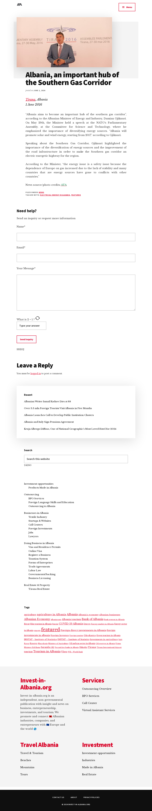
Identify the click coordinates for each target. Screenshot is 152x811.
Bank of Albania (92, 619)
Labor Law (34, 570)
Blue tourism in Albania (41, 624)
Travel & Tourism (31, 753)
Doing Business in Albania (39, 543)
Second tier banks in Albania (67, 647)
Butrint (55, 624)
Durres (87, 624)
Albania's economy (88, 614)
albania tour (56, 619)
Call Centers (35, 524)
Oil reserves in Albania (105, 644)
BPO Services (36, 498)
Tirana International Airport (109, 647)
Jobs (30, 532)
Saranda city (47, 647)
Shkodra (83, 647)
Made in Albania (92, 767)
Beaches (25, 760)
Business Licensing (39, 578)
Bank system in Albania (114, 619)
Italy (120, 639)
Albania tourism (71, 619)
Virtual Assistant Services (98, 710)
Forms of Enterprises (40, 562)
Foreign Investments (40, 528)
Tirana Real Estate (39, 589)
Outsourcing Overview (96, 688)
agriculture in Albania (51, 614)
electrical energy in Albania (55, 195)
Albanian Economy (37, 619)
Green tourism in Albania (108, 635)
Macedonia (43, 643)
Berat (27, 624)
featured (76, 195)
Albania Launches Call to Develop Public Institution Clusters (59, 415)
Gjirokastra (90, 635)
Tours (24, 774)
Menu (129, 7)
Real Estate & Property (37, 585)
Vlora (64, 651)
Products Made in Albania (43, 487)
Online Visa (35, 551)
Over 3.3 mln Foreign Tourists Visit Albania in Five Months (58, 408)
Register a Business (39, 554)
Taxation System (38, 558)
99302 (20, 349)
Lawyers (33, 536)
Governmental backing (41, 574)
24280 (27, 465)
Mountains (27, 767)
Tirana (30, 99)
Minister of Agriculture (58, 643)
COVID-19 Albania (71, 623)
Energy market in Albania (102, 624)
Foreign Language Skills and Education (51, 502)
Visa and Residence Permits (44, 547)
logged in (35, 373)
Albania (72, 614)
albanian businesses (109, 614)
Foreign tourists (76, 636)
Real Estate (89, 774)
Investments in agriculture (104, 639)
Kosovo (33, 643)
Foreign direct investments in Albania (83, 630)
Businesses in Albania (36, 513)
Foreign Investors (60, 635)
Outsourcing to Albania (41, 506)
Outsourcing (31, 494)
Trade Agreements (39, 566)
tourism (28, 651)
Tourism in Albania (47, 651)
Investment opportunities (38, 483)
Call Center (89, 703)
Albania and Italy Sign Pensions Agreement (49, 421)
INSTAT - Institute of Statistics (40, 639)
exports (37, 630)
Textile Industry (37, 517)
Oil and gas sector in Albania (82, 643)
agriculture (30, 614)
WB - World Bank (75, 652)
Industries (88, 760)
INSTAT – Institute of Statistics (73, 639)
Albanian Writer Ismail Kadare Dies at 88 (47, 401)
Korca (26, 643)
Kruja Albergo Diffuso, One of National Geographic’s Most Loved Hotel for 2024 (70, 428)
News (41, 192)
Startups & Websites (39, 520)
